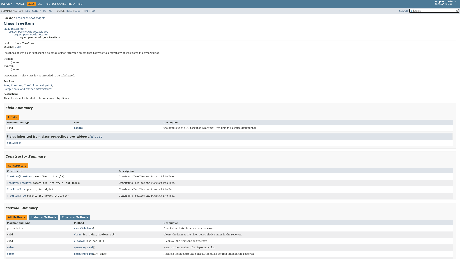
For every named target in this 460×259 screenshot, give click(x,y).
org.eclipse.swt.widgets (30, 18)
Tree (47, 4)
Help (80, 4)
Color (10, 247)
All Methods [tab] (16, 217)
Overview (7, 4)
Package (20, 4)
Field (27, 11)
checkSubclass (83, 228)
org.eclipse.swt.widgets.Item (31, 34)
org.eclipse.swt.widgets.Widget (28, 31)
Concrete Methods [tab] (75, 217)
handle (78, 127)
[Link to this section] (35, 108)
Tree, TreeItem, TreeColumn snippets (27, 85)
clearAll (80, 241)
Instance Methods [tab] (43, 217)
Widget (96, 136)
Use (40, 4)
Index (71, 4)
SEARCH (403, 11)
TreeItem (13, 176)
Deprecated (59, 4)
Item (18, 46)
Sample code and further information (27, 89)
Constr (36, 11)
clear (77, 234)
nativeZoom (14, 142)
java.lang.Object (14, 28)
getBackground (83, 247)
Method (47, 11)
